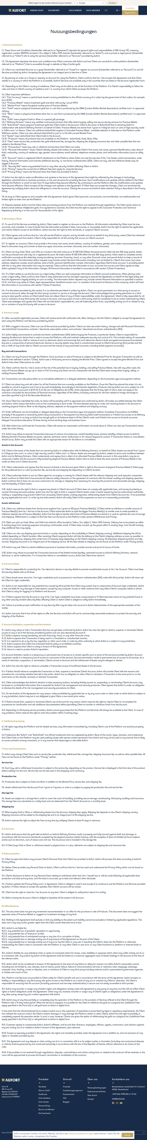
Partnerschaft (68, 1094)
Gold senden (75, 10)
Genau (127, 1135)
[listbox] (90, 3)
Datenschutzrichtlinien (97, 1091)
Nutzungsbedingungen (97, 1088)
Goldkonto (54, 10)
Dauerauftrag (44, 1105)
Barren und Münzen (46, 1109)
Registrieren (130, 12)
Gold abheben (93, 10)
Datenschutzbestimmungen (81, 1133)
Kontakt (91, 1099)
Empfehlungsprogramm (73, 1090)
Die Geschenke (44, 1113)
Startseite (42, 1086)
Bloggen (66, 1102)
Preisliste (66, 1086)
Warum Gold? (37, 10)
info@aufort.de (118, 1098)
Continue (112, 3)
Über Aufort (92, 1095)
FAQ (64, 1098)
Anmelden (130, 8)
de (117, 10)
